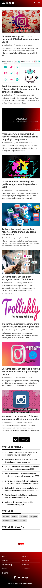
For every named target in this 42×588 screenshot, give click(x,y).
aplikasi (14, 517)
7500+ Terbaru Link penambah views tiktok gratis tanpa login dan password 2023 (22, 468)
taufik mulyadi (8, 45)
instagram (33, 517)
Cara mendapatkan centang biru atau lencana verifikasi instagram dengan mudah (21, 371)
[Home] (15, 439)
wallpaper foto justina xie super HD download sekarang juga (19, 503)
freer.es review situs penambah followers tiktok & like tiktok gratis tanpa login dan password (20, 137)
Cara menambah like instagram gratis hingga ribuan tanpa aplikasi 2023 (19, 184)
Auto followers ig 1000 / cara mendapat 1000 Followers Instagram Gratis (20, 39)
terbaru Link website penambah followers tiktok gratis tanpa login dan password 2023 (22, 489)
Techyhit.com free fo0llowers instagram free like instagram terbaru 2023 (21, 496)
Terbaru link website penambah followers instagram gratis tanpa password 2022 (19, 232)
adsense (6, 517)
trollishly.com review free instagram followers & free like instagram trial (20, 325)
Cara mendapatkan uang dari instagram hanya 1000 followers (18, 278)
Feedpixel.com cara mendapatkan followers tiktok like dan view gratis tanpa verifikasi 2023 (20, 89)
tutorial (23, 521)
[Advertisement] (21, 567)
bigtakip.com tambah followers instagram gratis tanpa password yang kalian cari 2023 (22, 482)
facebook (23, 517)
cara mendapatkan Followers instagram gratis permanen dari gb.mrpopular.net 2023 (22, 475)
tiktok (15, 521)
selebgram (7, 521)
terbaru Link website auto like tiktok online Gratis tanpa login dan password (22, 461)
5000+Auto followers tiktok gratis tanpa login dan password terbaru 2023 (21, 453)
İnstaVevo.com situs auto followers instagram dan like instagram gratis (20, 417)
